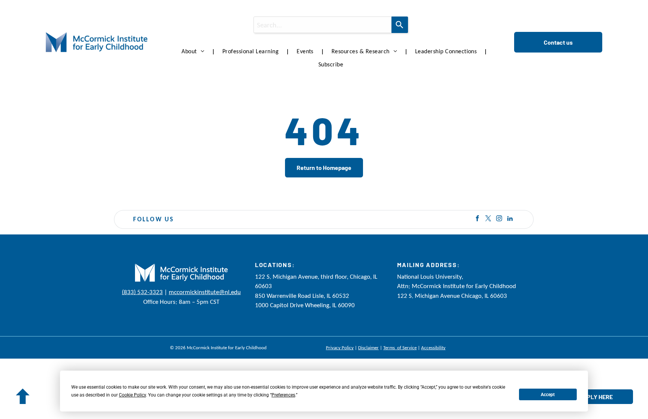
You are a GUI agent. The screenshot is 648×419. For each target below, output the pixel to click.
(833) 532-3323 (142, 292)
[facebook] (477, 219)
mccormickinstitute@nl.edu (205, 292)
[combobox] (323, 25)
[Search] (400, 25)
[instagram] (499, 219)
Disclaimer (368, 347)
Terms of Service (400, 347)
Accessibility (433, 347)
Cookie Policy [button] (132, 395)
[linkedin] (510, 219)
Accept (548, 394)
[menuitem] (194, 51)
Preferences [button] (283, 395)
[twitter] (488, 219)
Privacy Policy (340, 347)
